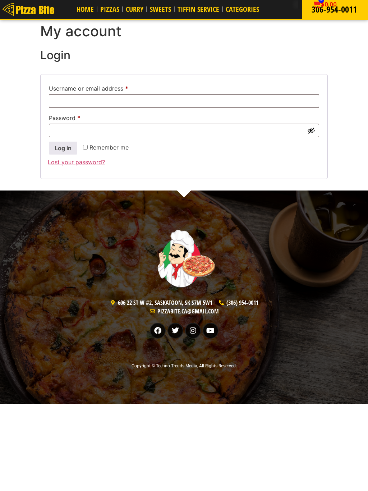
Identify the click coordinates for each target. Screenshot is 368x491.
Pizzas (109, 9)
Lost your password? (76, 162)
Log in (63, 148)
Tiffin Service (198, 9)
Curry (134, 9)
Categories (242, 9)
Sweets (160, 9)
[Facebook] (158, 331)
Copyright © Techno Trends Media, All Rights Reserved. (184, 365)
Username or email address (100, 87)
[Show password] (311, 130)
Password (76, 116)
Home (85, 9)
